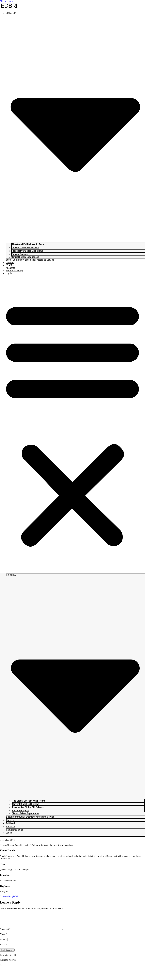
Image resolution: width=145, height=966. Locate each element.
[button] (72, 423)
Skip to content (6, 1)
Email (3, 939)
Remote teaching (14, 270)
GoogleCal (13, 896)
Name (3, 934)
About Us (10, 268)
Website (3, 944)
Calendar (4, 896)
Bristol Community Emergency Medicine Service (30, 259)
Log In (9, 273)
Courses (10, 262)
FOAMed (10, 265)
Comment (5, 929)
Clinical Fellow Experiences (25, 257)
